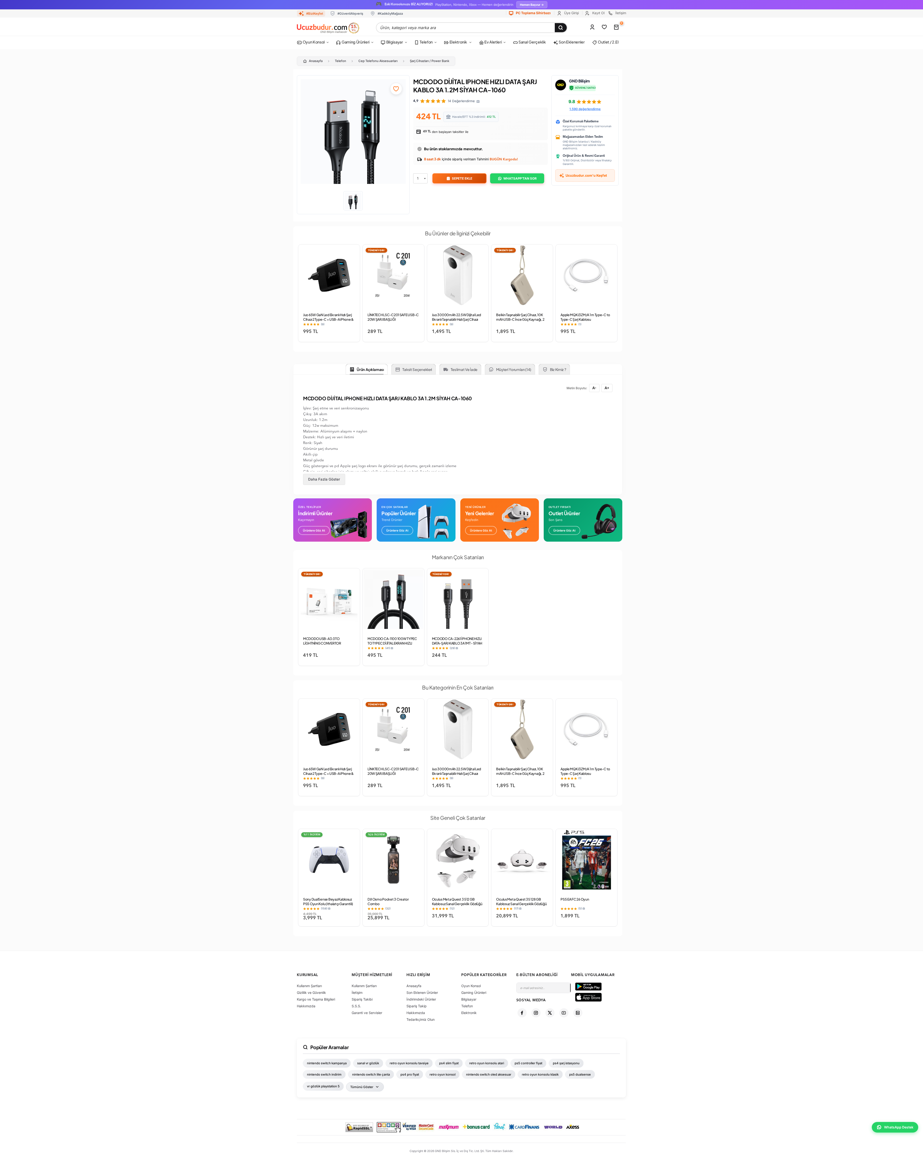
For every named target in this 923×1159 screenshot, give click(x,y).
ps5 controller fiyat (528, 1063)
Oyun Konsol (313, 41)
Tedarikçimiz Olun (420, 1019)
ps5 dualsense (580, 1074)
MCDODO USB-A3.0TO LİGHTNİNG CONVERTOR (322, 640)
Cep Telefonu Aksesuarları (378, 61)
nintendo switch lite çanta (371, 1074)
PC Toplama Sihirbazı (533, 13)
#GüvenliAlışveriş (350, 13)
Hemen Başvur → (532, 4)
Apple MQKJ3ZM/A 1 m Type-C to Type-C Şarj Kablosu (585, 317)
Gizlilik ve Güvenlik (311, 992)
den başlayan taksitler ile (445, 132)
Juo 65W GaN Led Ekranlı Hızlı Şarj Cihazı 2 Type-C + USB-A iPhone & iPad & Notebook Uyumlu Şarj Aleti (329, 319)
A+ (607, 388)
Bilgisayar (394, 41)
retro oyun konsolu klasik (540, 1074)
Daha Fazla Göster (324, 479)
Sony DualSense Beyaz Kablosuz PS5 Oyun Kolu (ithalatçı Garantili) (328, 901)
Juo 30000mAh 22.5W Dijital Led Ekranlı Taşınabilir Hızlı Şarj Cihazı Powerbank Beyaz (456, 319)
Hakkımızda (306, 1006)
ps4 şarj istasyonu (566, 1063)
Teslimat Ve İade (464, 369)
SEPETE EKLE (462, 178)
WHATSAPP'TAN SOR (520, 178)
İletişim (620, 13)
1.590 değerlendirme (585, 109)
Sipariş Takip (416, 1006)
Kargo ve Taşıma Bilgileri (316, 999)
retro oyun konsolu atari (486, 1063)
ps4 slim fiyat (449, 1063)
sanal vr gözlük (368, 1063)
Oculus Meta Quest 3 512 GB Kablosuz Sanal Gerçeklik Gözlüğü (457, 901)
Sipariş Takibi (362, 999)
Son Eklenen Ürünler (422, 992)
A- (594, 388)
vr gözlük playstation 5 (323, 1086)
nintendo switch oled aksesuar (488, 1074)
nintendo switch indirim (324, 1074)
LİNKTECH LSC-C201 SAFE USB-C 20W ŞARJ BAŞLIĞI (393, 317)
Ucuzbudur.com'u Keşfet (586, 175)
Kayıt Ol (598, 13)
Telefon (426, 41)
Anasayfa (316, 61)
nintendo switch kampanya (327, 1063)
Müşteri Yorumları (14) (513, 369)
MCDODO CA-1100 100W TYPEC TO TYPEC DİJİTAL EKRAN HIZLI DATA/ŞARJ (392, 643)
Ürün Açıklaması (370, 369)
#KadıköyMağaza (390, 13)
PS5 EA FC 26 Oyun (575, 899)
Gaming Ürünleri (355, 41)
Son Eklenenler (571, 41)
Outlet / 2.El (608, 41)
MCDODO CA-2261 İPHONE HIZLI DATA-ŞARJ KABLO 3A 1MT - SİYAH (457, 640)
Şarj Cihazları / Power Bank (429, 61)
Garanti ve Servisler (367, 1013)
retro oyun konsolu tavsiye (409, 1063)
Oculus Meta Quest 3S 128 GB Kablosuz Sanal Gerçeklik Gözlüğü (521, 901)
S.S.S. (356, 1006)
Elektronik (458, 41)
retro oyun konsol (442, 1074)
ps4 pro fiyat (409, 1074)
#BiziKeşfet (314, 13)
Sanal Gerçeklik (532, 41)
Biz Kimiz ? (558, 369)
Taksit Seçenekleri (417, 369)
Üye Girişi (571, 13)
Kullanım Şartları (309, 986)
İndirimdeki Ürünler (421, 999)
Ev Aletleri (493, 41)
